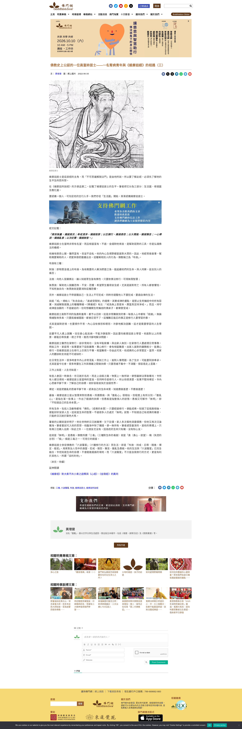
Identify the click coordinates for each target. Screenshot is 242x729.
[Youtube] (121, 6)
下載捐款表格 (114, 691)
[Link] (113, 644)
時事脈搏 (76, 14)
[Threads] (131, 6)
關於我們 (154, 14)
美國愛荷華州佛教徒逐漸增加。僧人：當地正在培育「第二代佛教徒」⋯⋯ (132, 605)
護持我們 (140, 14)
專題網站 (87, 14)
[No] (239, 725)
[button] (163, 74)
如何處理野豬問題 (154, 572)
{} (116, 644)
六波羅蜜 (65, 487)
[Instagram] (126, 6)
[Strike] (95, 644)
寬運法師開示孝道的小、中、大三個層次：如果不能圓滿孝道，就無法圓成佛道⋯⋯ (156, 605)
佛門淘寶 (113, 14)
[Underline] (91, 644)
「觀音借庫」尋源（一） (85, 572)
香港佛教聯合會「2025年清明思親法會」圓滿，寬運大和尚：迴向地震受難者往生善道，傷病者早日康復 (180, 607)
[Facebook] (111, 6)
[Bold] (84, 644)
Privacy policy (219, 725)
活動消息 (102, 14)
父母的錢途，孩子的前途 (132, 573)
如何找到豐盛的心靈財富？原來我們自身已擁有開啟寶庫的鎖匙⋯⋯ (180, 575)
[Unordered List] (102, 644)
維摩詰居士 (80, 487)
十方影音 (125, 14)
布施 (72, 487)
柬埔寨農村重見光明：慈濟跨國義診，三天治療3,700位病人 (108, 604)
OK (209, 725)
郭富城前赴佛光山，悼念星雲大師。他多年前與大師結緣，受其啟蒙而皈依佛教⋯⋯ (60, 605)
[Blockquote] (106, 644)
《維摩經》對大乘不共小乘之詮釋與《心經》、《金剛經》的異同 (83, 473)
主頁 (52, 14)
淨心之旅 (54, 572)
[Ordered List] (98, 644)
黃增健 (58, 73)
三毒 (58, 487)
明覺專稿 (61, 14)
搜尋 (80, 704)
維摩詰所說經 (92, 487)
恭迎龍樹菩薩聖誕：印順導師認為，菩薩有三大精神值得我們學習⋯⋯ (84, 605)
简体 (157, 6)
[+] (119, 644)
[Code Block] (109, 644)
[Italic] (88, 644)
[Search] (191, 6)
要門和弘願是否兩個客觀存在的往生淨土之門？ (108, 575)
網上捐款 (99, 691)
